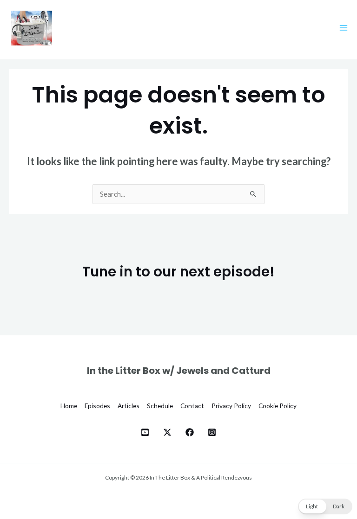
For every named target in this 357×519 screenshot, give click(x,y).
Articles (128, 406)
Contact (192, 406)
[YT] (145, 432)
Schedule (160, 406)
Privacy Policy (231, 406)
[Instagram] (212, 432)
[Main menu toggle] (343, 28)
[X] (167, 432)
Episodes (97, 406)
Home (68, 406)
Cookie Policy (277, 406)
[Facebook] (189, 432)
